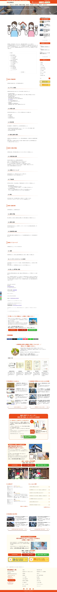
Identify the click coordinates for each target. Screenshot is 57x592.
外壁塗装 (42, 62)
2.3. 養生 (13, 64)
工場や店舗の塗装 (43, 67)
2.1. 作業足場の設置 (14, 61)
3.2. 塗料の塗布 (14, 68)
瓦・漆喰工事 (42, 70)
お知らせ (38, 573)
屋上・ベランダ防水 (25, 584)
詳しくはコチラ (10, 99)
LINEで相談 (47, 2)
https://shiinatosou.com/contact (17, 305)
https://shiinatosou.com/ (10, 286)
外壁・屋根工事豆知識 (40, 575)
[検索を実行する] (49, 78)
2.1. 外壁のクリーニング (15, 62)
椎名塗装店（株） (12, 569)
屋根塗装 (24, 575)
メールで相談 (42, 2)
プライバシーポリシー (40, 584)
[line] (45, 0)
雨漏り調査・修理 (43, 75)
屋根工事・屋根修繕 (25, 580)
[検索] (49, 0)
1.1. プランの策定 (14, 56)
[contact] (48, 0)
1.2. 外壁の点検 (14, 57)
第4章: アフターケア (13, 70)
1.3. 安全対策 (13, 58)
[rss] (47, 0)
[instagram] (44, 0)
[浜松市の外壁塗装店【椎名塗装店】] (10, 2)
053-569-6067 (35, 2)
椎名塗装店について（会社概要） (41, 571)
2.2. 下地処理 (13, 63)
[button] (9, 339)
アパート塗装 (42, 65)
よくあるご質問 (39, 582)
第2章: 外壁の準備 (13, 60)
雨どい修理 (42, 73)
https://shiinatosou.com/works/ (14, 298)
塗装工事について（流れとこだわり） (28, 571)
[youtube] (46, 0)
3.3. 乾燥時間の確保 (14, 69)
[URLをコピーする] (35, 339)
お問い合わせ (10, 583)
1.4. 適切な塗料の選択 (14, 59)
